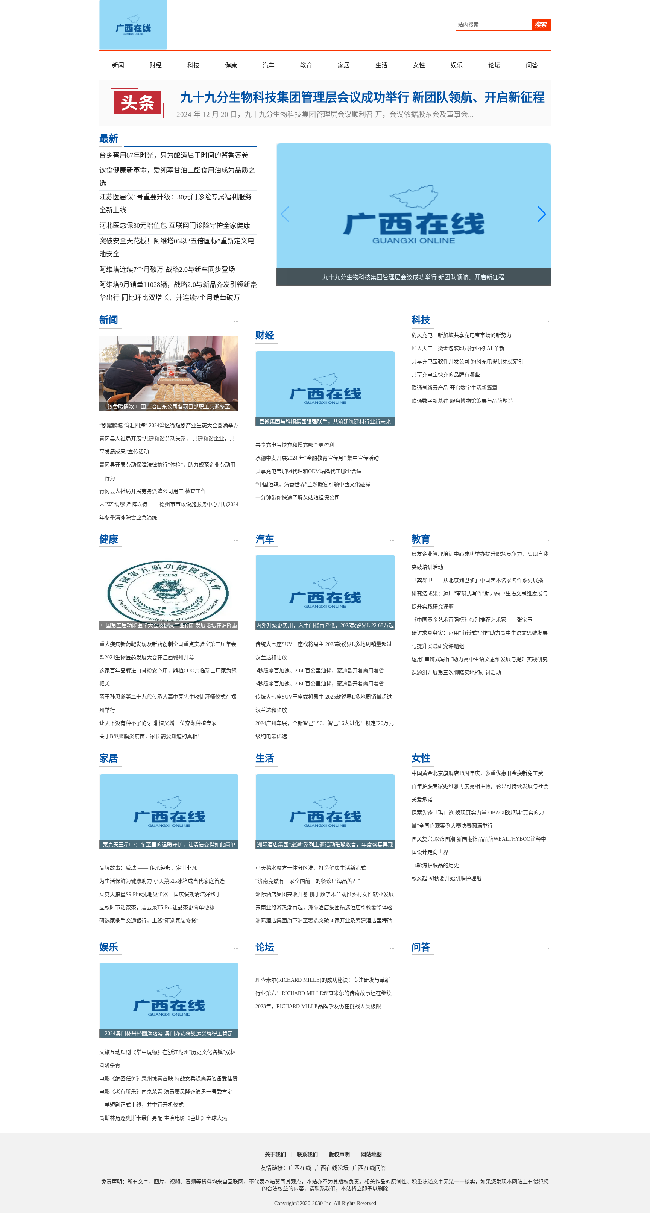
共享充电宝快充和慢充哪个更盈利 (294, 445)
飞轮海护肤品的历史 (435, 865)
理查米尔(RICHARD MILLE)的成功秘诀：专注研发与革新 (322, 980)
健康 (231, 65)
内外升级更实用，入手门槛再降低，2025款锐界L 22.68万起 (325, 625)
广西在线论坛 (332, 1168)
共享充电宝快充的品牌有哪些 (446, 375)
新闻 (118, 65)
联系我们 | (309, 1154)
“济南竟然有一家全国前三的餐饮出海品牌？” (307, 881)
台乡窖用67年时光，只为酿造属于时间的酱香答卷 (173, 155)
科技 (193, 65)
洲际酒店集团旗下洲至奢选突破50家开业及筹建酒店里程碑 (323, 920)
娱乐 (457, 65)
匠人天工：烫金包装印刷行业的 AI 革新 (458, 348)
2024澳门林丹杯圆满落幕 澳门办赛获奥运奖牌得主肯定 (169, 1033)
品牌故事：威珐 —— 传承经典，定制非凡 (148, 868)
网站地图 (370, 1154)
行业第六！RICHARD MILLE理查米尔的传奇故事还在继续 (323, 993)
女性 (419, 65)
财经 (156, 65)
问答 (532, 65)
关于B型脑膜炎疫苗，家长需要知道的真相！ (151, 736)
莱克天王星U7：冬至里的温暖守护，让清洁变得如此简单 (169, 845)
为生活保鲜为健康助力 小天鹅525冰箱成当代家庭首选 (162, 881)
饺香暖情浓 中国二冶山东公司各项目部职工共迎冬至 (169, 406)
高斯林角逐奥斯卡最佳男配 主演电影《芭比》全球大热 (163, 1118)
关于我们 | (278, 1154)
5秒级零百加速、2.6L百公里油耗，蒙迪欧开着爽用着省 (319, 670)
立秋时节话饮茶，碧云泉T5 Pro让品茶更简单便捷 (156, 907)
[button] (542, 214)
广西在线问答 (369, 1168)
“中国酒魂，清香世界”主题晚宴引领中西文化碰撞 (313, 484)
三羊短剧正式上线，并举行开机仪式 (141, 1105)
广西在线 (300, 1168)
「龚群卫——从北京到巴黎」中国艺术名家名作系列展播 (477, 580)
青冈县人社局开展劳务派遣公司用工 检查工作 (152, 491)
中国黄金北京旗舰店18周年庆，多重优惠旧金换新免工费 (477, 773)
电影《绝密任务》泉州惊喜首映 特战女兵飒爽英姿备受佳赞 (168, 1078)
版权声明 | (341, 1154)
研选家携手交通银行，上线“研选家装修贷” (149, 920)
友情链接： (274, 1168)
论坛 (494, 65)
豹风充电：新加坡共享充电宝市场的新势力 (462, 335)
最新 (108, 138)
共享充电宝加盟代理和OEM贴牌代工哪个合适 (308, 471)
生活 (381, 65)
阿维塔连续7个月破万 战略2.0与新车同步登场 (167, 269)
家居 (344, 65)
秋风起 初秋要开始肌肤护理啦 (446, 878)
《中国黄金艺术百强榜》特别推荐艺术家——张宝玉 (472, 620)
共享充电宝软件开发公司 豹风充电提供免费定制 (468, 361)
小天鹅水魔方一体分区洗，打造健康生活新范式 (310, 868)
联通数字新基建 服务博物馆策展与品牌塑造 (462, 401)
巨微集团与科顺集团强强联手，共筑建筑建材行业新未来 (325, 422)
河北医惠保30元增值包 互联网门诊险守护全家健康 (174, 225)
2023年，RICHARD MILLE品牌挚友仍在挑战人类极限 (318, 1006)
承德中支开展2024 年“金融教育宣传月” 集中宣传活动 (317, 458)
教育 (306, 65)
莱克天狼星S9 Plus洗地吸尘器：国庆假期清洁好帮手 (160, 894)
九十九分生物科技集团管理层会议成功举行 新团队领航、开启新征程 (363, 97)
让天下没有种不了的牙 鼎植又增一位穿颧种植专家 (158, 723)
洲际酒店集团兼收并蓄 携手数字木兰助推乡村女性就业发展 (324, 894)
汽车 (269, 65)
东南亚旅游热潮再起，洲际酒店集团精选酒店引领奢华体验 (323, 907)
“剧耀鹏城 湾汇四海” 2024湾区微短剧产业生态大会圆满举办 (168, 425)
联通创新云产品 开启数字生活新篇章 (454, 388)
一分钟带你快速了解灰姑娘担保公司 (297, 497)
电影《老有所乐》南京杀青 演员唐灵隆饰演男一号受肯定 (165, 1092)
